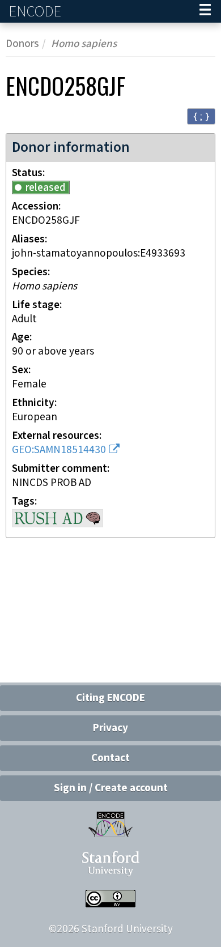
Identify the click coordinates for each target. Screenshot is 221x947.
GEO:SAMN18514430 (59, 450)
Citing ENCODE (110, 698)
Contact (110, 758)
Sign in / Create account (111, 788)
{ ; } (201, 116)
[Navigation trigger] (205, 11)
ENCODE (36, 12)
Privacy (110, 728)
